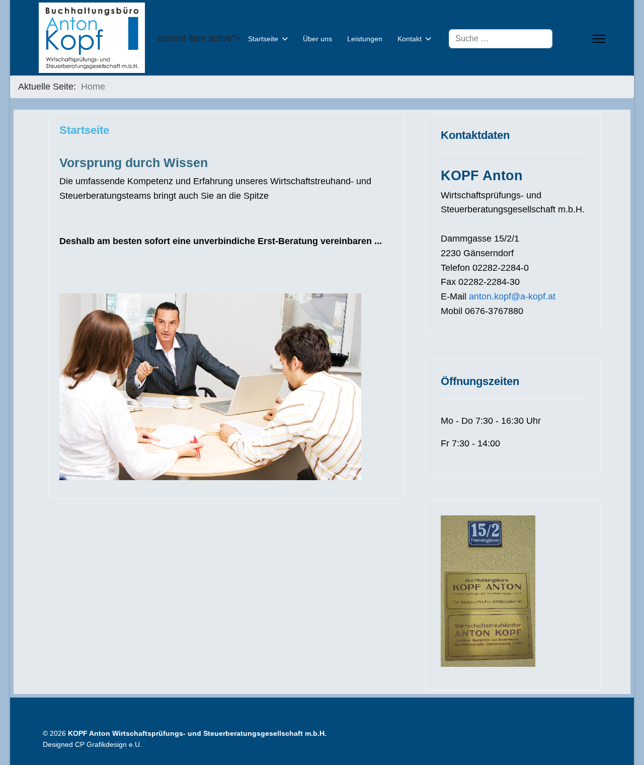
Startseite (263, 39)
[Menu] (599, 38)
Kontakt (409, 39)
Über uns (317, 39)
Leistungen (364, 39)
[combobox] (500, 38)
